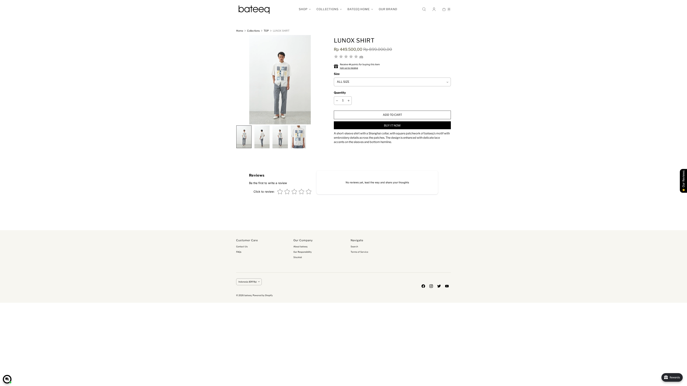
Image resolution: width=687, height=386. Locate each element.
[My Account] (434, 9)
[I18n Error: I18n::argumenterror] (243, 136)
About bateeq (300, 246)
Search (354, 246)
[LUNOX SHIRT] (280, 81)
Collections (253, 30)
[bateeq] (254, 9)
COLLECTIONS (327, 9)
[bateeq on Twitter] (439, 286)
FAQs (238, 252)
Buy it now (392, 125)
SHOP (303, 9)
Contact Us (242, 246)
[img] (346, 57)
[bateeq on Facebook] (423, 286)
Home (239, 30)
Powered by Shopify (263, 295)
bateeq (248, 295)
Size (337, 74)
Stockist (297, 257)
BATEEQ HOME (358, 9)
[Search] (424, 9)
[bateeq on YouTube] (447, 286)
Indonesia (247, 281)
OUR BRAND (388, 9)
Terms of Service (359, 252)
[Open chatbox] (7, 379)
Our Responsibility (302, 252)
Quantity (340, 92)
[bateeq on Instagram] (431, 286)
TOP (266, 30)
